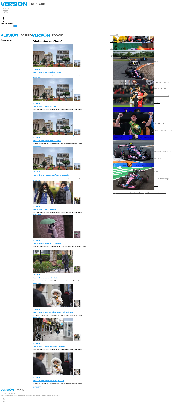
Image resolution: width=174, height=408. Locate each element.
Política (5, 11)
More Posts (36, 387)
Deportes (5, 12)
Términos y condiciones (9, 393)
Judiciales (5, 10)
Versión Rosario (37, 77)
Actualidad (6, 8)
